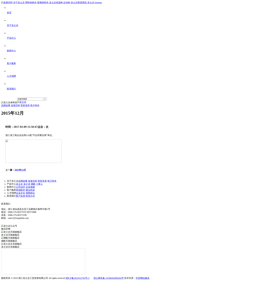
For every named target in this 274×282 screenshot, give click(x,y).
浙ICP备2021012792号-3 (77, 278)
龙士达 (19, 184)
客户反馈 (20, 196)
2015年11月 (20, 170)
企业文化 (20, 193)
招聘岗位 (30, 193)
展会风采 (30, 190)
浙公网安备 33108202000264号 (108, 278)
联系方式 (30, 196)
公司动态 (20, 187)
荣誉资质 (25, 105)
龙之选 (26, 184)
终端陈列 (20, 190)
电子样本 (34, 105)
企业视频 (30, 187)
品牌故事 (5, 105)
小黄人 (39, 184)
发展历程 (15, 105)
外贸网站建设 (142, 278)
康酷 (33, 184)
